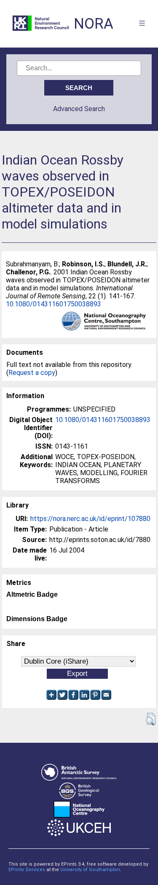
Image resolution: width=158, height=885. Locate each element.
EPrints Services (26, 869)
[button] (150, 719)
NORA (93, 23)
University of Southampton (90, 869)
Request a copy (31, 373)
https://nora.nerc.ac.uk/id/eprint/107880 (90, 519)
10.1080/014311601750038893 (53, 304)
